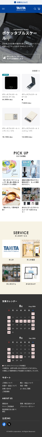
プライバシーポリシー (27, 406)
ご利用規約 (5, 391)
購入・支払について (26, 383)
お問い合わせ (6, 389)
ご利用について (7, 383)
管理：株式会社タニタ (27, 403)
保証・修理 (23, 386)
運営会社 (5, 403)
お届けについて (22, 2)
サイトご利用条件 (8, 406)
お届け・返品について (9, 386)
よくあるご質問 (25, 389)
